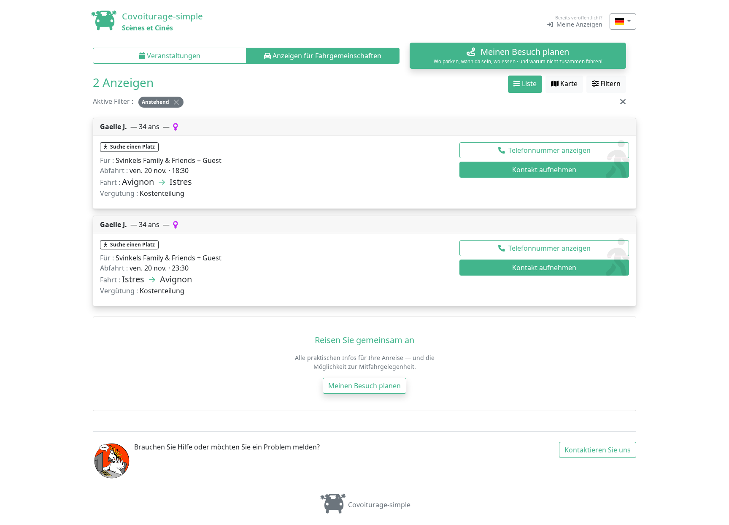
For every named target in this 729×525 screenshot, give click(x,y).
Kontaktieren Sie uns (597, 450)
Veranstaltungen (172, 55)
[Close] (176, 102)
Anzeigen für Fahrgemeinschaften (326, 55)
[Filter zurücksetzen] (623, 101)
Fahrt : (110, 182)
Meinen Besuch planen (364, 385)
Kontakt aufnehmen (544, 169)
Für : (107, 160)
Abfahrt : (114, 170)
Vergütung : (119, 193)
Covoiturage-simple (379, 504)
